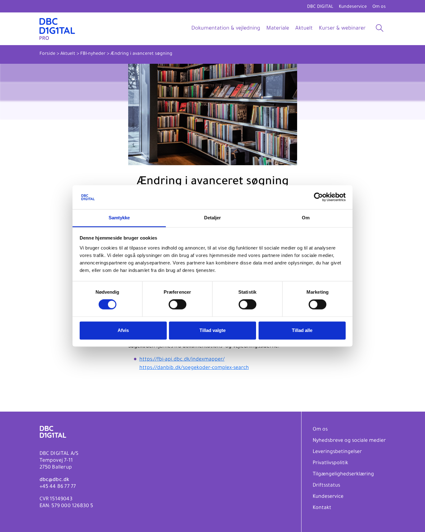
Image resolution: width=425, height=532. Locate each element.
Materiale (277, 29)
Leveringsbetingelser (337, 452)
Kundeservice (353, 7)
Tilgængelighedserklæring (343, 474)
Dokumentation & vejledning (225, 29)
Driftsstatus (326, 485)
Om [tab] (306, 217)
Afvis (123, 330)
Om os (379, 7)
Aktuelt (304, 29)
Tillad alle (302, 330)
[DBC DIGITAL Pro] (57, 28)
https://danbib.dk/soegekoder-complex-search (194, 368)
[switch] (177, 305)
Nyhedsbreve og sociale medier (349, 441)
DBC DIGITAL (320, 7)
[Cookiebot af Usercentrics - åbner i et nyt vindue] (318, 197)
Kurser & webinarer (342, 29)
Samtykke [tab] (119, 217)
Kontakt (322, 508)
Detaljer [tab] (212, 217)
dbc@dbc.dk (54, 480)
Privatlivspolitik (330, 463)
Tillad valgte (212, 330)
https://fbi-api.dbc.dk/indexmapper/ (182, 359)
